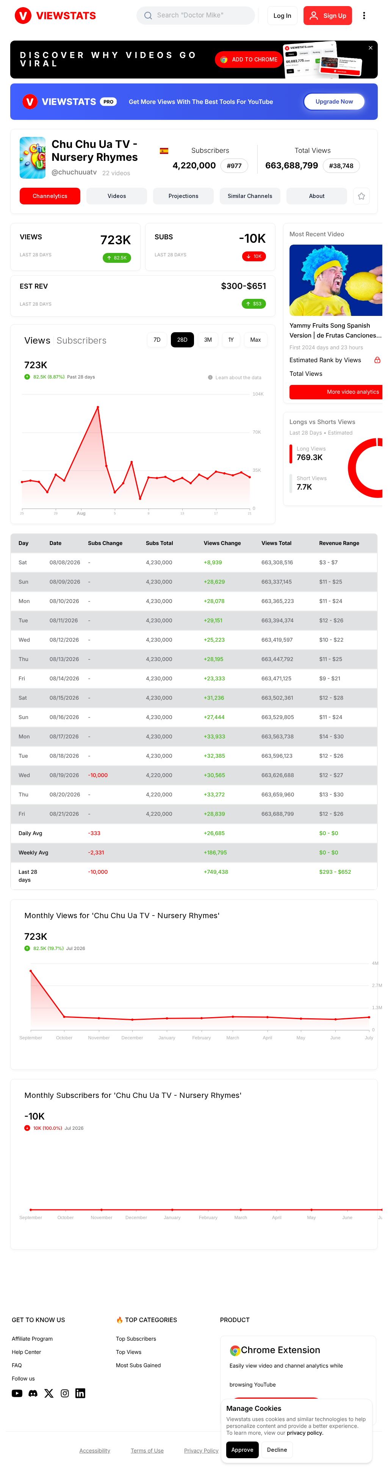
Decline (277, 1449)
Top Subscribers (136, 1339)
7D (143, 339)
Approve (242, 1449)
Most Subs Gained (138, 1365)
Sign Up (335, 15)
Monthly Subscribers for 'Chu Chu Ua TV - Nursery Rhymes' (133, 1077)
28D (169, 339)
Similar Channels (250, 196)
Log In (282, 15)
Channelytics (50, 196)
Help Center (26, 1352)
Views (37, 340)
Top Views (128, 1352)
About (317, 196)
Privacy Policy (201, 1451)
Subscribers (81, 340)
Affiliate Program (32, 1339)
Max (242, 339)
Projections (184, 196)
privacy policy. (305, 1433)
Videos (117, 196)
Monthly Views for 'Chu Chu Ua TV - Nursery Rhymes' (122, 897)
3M (195, 339)
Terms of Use (147, 1451)
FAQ (17, 1365)
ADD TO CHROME (254, 59)
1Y (218, 339)
